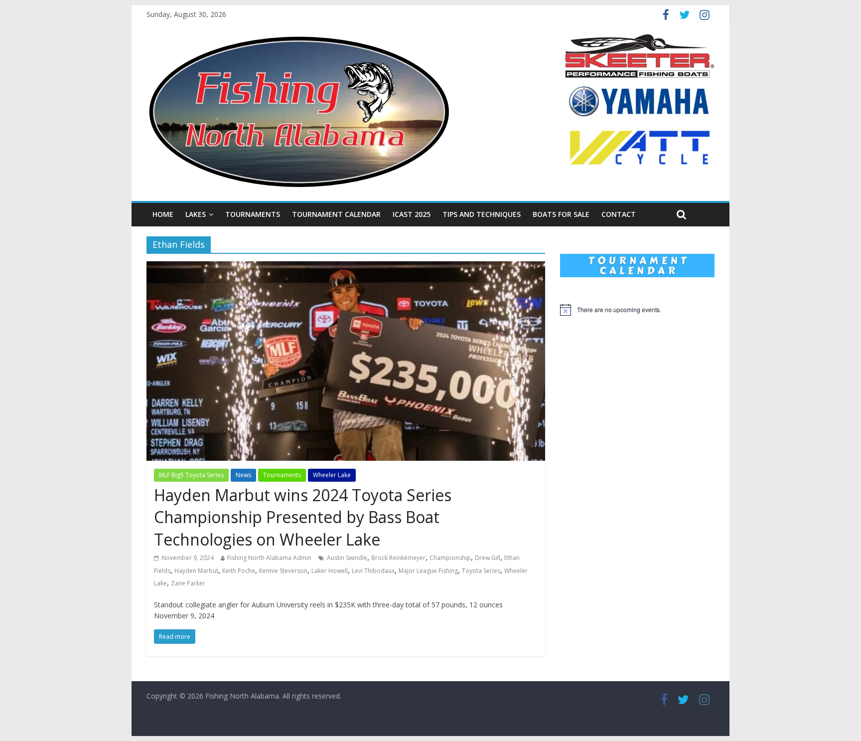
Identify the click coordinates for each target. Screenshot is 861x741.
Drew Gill (487, 558)
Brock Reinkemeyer (398, 558)
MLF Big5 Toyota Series (191, 475)
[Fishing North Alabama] (298, 39)
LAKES (195, 214)
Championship (450, 558)
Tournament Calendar (336, 214)
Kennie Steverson (283, 570)
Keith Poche (238, 570)
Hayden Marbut (196, 570)
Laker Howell (329, 570)
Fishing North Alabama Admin (269, 558)
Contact (618, 214)
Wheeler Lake (332, 475)
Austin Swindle (347, 558)
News (243, 475)
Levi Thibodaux (373, 570)
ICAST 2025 (411, 214)
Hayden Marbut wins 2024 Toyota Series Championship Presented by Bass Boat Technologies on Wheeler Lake (302, 517)
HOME (162, 214)
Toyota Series (481, 570)
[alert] (637, 310)
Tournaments (252, 214)
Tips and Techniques (481, 214)
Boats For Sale (561, 214)
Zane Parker (188, 583)
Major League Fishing (428, 570)
